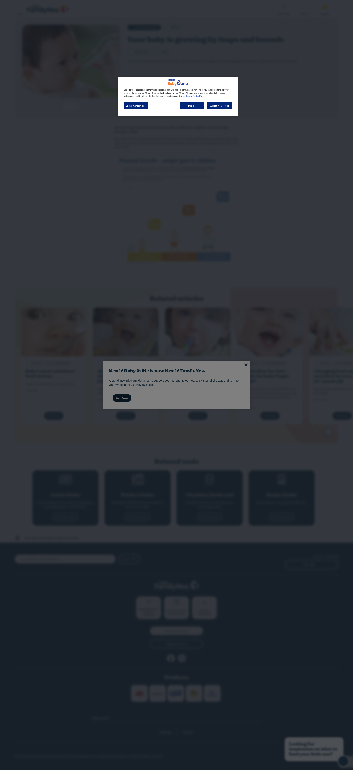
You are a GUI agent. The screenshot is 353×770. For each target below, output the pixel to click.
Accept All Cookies (219, 105)
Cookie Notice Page (195, 95)
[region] (178, 96)
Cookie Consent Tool (136, 105)
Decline (192, 105)
